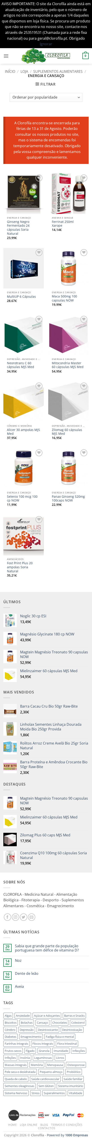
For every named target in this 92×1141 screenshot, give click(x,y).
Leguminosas (43, 1058)
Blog (44, 1125)
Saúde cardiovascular (45, 1079)
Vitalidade (75, 1093)
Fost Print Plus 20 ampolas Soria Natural (20, 567)
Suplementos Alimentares (58, 71)
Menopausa (55, 1065)
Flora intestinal (67, 1044)
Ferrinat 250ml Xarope (63, 224)
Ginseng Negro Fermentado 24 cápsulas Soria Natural (18, 228)
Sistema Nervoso (16, 1093)
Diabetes (10, 1037)
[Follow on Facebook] (7, 917)
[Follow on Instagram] (15, 917)
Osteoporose (76, 1065)
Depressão (27, 1030)
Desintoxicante (48, 1030)
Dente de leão (26, 973)
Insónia (25, 1058)
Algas (8, 1016)
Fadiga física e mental (60, 1037)
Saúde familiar (73, 1079)
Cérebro (10, 1030)
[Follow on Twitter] (23, 917)
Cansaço (42, 1022)
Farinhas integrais (16, 1044)
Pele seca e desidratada (20, 1072)
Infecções (78, 1051)
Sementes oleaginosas (19, 1086)
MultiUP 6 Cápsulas (21, 297)
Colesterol (78, 1022)
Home (12, 1125)
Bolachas (27, 1022)
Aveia (19, 986)
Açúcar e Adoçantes (47, 1016)
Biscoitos (11, 1022)
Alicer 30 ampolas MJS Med (23, 432)
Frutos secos (13, 1051)
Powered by (67, 1135)
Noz (18, 960)
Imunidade (61, 1051)
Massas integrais (16, 1065)
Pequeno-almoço (51, 1072)
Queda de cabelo (16, 1079)
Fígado (30, 1051)
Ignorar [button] (46, 43)
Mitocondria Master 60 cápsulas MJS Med (68, 365)
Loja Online (29, 1125)
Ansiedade (23, 1016)
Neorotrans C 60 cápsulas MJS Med (20, 365)
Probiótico (74, 1072)
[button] (6, 55)
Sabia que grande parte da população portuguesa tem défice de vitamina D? (47, 948)
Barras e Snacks (74, 1016)
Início (10, 71)
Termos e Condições (67, 1125)
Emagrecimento (31, 1037)
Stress (35, 1093)
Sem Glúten (46, 1086)
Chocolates (59, 1022)
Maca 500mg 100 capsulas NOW (64, 298)
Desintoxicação (72, 1030)
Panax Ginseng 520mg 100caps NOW (68, 498)
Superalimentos (54, 1093)
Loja (24, 71)
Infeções (10, 1058)
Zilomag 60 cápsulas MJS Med (67, 432)
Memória (37, 1065)
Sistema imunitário (70, 1086)
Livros (60, 1058)
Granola (44, 1051)
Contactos (46, 1128)
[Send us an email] (31, 917)
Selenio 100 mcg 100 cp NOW (22, 498)
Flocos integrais (42, 1044)
